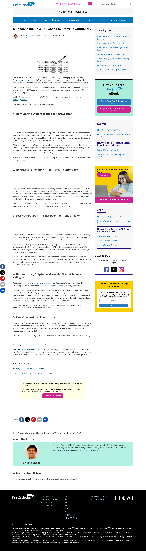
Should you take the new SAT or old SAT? (29, 368)
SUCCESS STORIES (49, 499)
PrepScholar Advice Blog (73, 11)
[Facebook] (21, 419)
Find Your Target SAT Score (109, 130)
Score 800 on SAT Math (107, 150)
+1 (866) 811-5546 (72, 4)
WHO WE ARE (47, 496)
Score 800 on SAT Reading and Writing (111, 155)
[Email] (39, 419)
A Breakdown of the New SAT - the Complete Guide (33, 373)
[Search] (130, 4)
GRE (67, 509)
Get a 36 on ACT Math (107, 240)
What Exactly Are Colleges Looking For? (113, 59)
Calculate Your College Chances (111, 69)
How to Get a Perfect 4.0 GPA (110, 43)
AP (66, 506)
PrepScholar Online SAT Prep (30, 349)
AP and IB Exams (73, 20)
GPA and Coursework (118, 20)
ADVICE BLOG (47, 503)
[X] (27, 419)
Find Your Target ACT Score (110, 216)
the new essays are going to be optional (39, 283)
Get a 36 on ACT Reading (108, 245)
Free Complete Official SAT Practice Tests (113, 135)
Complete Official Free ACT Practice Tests (113, 222)
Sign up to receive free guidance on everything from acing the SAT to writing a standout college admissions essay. (114, 294)
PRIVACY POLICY (96, 499)
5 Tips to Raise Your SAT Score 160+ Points (113, 102)
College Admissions (52, 20)
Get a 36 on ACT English (108, 236)
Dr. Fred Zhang (34, 35)
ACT (35, 20)
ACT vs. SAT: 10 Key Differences (111, 65)
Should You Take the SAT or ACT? (112, 54)
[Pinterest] (33, 419)
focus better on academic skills (25, 80)
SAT (25, 20)
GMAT (68, 512)
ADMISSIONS (71, 518)
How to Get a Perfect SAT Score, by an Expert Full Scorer (113, 143)
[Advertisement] (52, 47)
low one (24, 99)
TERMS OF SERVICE (98, 496)
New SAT (27, 38)
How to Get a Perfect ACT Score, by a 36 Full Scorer (113, 230)
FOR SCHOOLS (47, 506)
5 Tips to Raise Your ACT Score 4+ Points (114, 109)
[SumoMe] (45, 419)
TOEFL (100, 20)
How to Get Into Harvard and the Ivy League (113, 37)
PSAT (89, 20)
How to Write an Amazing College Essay (112, 48)
